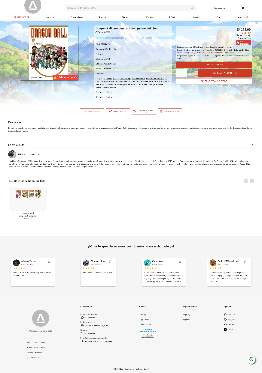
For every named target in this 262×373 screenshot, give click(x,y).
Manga (115, 78)
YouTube (230, 324)
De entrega (143, 314)
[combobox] (126, 8)
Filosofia (125, 17)
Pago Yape (187, 314)
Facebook (231, 314)
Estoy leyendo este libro (145, 111)
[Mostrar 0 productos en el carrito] (243, 8)
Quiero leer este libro (171, 111)
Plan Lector (22, 17)
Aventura (50, 17)
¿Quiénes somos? (33, 358)
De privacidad (144, 319)
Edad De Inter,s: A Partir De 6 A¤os (133, 81)
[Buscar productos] (191, 8)
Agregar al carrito (224, 73)
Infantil (172, 17)
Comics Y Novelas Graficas (106, 81)
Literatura (196, 17)
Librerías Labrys (127, 369)
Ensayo (102, 17)
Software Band (142, 369)
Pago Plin (186, 319)
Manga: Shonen (102, 87)
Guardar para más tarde (214, 81)
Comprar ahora (214, 65)
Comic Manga (77, 17)
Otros (218, 17)
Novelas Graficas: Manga (156, 78)
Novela (109, 78)
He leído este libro (120, 111)
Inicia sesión (219, 8)
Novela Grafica (138, 78)
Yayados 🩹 (243, 17)
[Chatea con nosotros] (251, 360)
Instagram (231, 319)
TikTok (230, 329)
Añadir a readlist (93, 111)
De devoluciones (145, 324)
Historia (149, 17)
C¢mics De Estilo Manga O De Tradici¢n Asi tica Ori (126, 84)
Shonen (113, 87)
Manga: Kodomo (156, 84)
